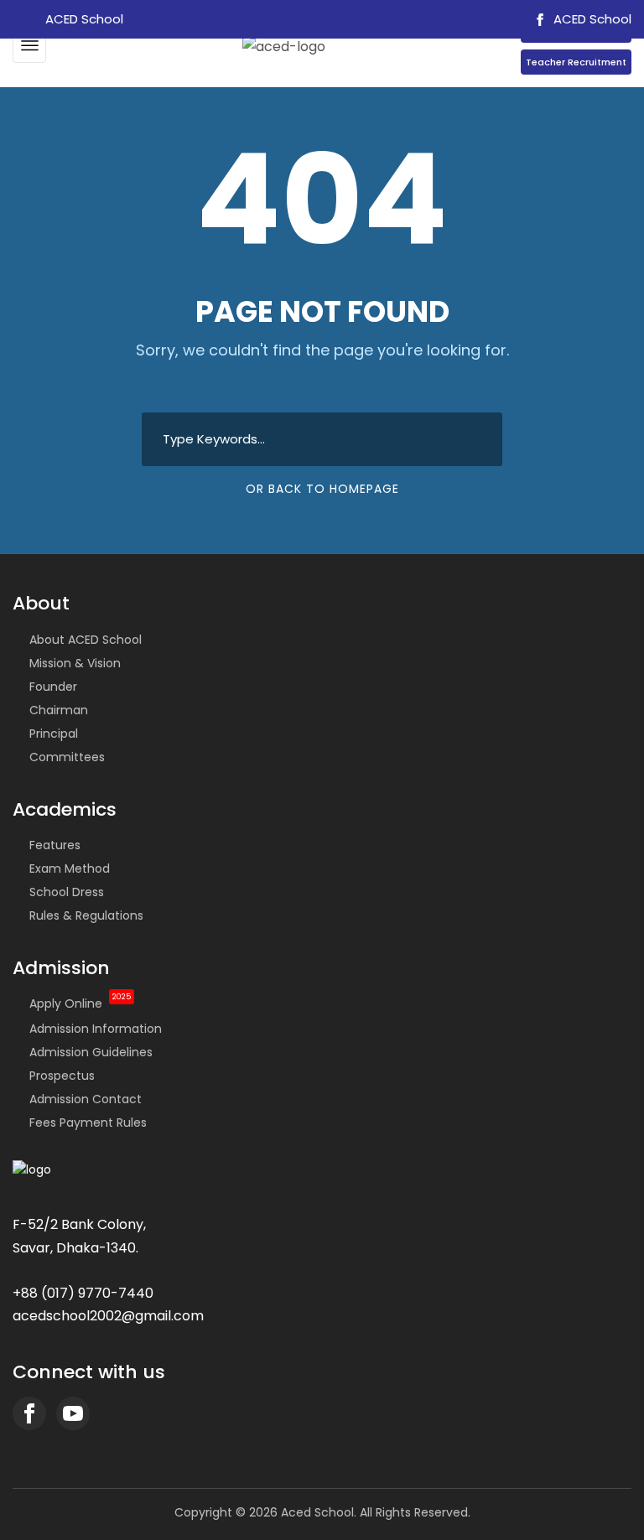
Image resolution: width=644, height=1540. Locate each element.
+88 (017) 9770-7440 (83, 1293)
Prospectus (62, 1075)
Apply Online (80, 1003)
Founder (53, 686)
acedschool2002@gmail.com (108, 1315)
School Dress (66, 892)
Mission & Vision (75, 663)
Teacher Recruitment (576, 62)
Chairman (58, 710)
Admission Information (95, 1028)
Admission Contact (85, 1099)
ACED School (590, 19)
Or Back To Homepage (322, 488)
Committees (67, 757)
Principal (53, 733)
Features (54, 845)
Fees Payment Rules (88, 1122)
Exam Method (69, 868)
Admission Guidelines (91, 1052)
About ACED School (85, 639)
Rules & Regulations (86, 915)
